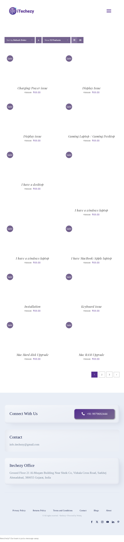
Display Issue (91, 88)
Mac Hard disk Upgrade (32, 355)
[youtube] (107, 522)
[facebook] (92, 522)
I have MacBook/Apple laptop (91, 258)
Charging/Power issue (33, 88)
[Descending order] (39, 40)
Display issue (32, 136)
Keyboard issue (91, 306)
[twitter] (97, 522)
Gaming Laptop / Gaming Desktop (91, 136)
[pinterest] (118, 522)
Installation (32, 306)
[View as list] (80, 40)
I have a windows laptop (91, 210)
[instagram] (102, 522)
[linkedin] (113, 522)
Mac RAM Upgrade (91, 355)
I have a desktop (32, 184)
